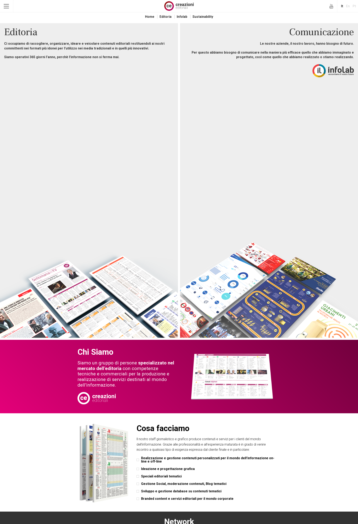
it (342, 6)
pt (354, 6)
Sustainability (202, 17)
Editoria (166, 17)
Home (149, 17)
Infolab (182, 17)
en (348, 6)
